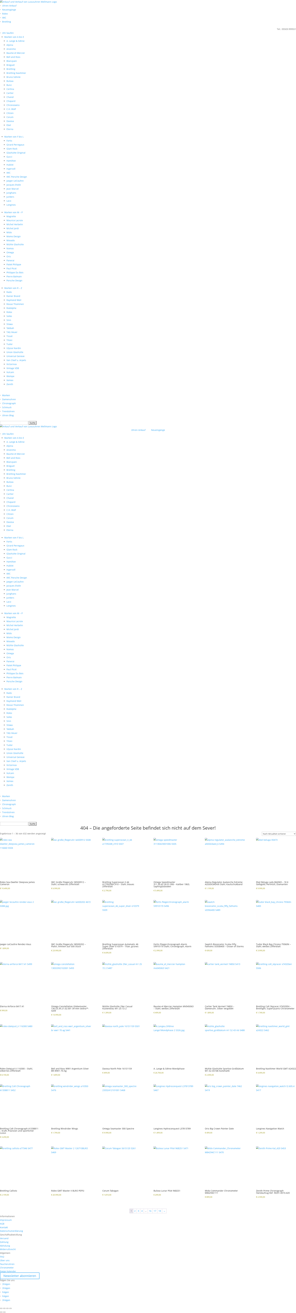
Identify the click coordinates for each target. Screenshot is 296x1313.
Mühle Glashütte (15, 244)
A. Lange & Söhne (15, 40)
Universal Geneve (15, 356)
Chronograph (9, 403)
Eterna (9, 129)
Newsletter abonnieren (19, 1276)
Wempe (10, 376)
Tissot (9, 336)
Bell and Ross (13, 56)
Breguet (10, 65)
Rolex (5, 13)
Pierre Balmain (14, 276)
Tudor (9, 344)
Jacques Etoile (13, 184)
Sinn (8, 320)
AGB (2, 1223)
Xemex (9, 380)
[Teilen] (7, 1308)
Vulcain (10, 372)
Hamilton (11, 160)
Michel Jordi (12, 228)
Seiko (9, 316)
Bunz (9, 85)
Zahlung (4, 1242)
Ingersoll (10, 168)
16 (150, 1210)
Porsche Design (14, 280)
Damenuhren (9, 399)
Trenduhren (8, 411)
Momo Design (13, 236)
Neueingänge (9, 9)
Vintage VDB (12, 368)
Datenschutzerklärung (11, 1230)
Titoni (9, 340)
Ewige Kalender (8, 1271)
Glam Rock (11, 148)
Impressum (6, 1220)
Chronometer (7, 1267)
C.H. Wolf (11, 109)
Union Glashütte (14, 352)
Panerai (10, 260)
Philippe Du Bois (14, 272)
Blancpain (11, 60)
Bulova (9, 81)
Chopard (10, 101)
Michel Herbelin (14, 224)
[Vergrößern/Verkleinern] (1, 1308)
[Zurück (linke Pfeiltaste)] (1, 1312)
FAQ (2, 1256)
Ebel (8, 125)
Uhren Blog (8, 415)
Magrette (11, 216)
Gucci (9, 156)
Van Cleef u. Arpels (16, 360)
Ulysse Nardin (13, 348)
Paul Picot (11, 268)
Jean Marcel (12, 188)
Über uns (5, 1260)
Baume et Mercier (15, 52)
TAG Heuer (11, 332)
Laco (8, 200)
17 (155, 1210)
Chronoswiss (13, 105)
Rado (9, 292)
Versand (4, 1238)
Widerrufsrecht (8, 1249)
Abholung (5, 1245)
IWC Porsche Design (16, 176)
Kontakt (4, 1227)
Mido (9, 232)
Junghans (11, 192)
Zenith (9, 384)
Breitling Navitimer (16, 73)
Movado (10, 240)
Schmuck (6, 407)
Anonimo (11, 48)
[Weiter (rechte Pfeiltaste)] (4, 1312)
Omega (10, 252)
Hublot (9, 164)
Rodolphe (11, 308)
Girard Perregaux (15, 144)
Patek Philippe (13, 264)
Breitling (6, 21)
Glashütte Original (15, 152)
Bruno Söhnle (13, 77)
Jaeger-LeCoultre (15, 180)
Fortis (9, 140)
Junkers (10, 196)
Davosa (10, 121)
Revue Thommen (15, 304)
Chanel (10, 97)
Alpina (9, 44)
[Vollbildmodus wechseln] (4, 1308)
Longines (11, 204)
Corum (9, 117)
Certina (10, 89)
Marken (6, 395)
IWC (4, 17)
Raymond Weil (13, 300)
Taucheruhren (7, 1264)
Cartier (10, 93)
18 (159, 1210)
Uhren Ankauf (9, 5)
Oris (8, 256)
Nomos (10, 248)
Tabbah (10, 328)
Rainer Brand (13, 296)
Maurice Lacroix (14, 220)
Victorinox (11, 364)
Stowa (9, 324)
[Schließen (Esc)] (10, 1308)
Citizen (10, 113)
